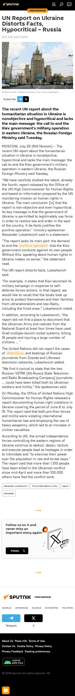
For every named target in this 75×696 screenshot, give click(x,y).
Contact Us (8, 646)
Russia (36, 607)
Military (68, 607)
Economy (51, 607)
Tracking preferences (37, 651)
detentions (15, 353)
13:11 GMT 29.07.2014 (15, 37)
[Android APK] (14, 662)
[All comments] (6, 690)
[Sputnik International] (11, 6)
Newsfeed (9, 493)
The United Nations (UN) (45, 486)
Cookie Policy (25, 646)
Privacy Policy (43, 646)
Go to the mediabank (48, 92)
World (6, 607)
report (65, 486)
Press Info (21, 641)
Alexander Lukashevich (15, 486)
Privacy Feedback (12, 651)
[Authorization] (54, 4)
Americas (21, 607)
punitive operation (34, 245)
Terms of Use (37, 641)
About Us (7, 641)
